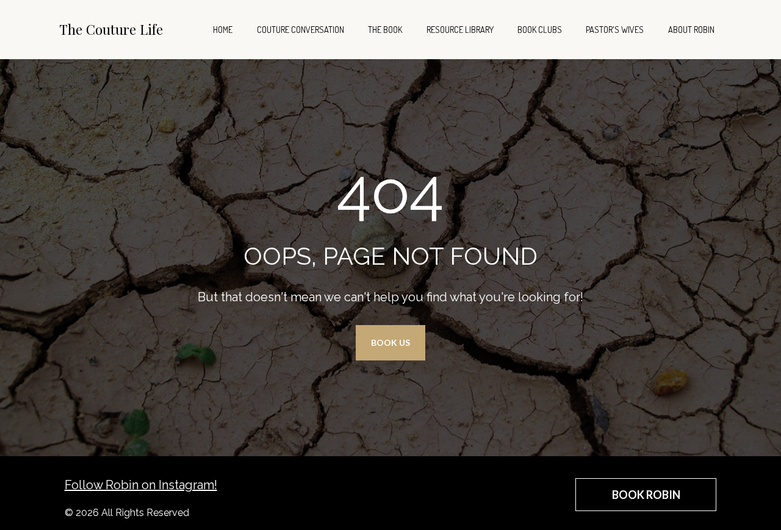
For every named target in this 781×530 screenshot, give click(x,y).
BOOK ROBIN (646, 494)
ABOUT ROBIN (691, 29)
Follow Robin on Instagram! (141, 485)
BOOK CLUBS (539, 29)
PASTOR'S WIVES (615, 29)
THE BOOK (385, 29)
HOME (222, 29)
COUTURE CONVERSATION (300, 29)
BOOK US (390, 342)
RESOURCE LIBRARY (460, 29)
